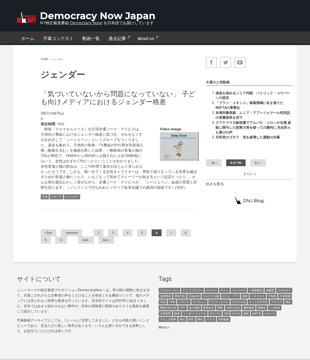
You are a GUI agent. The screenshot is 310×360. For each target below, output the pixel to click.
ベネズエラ (257, 296)
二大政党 (274, 307)
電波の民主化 (168, 307)
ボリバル (215, 313)
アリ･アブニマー (192, 290)
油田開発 (165, 296)
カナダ (236, 313)
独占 (288, 302)
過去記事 (115, 38)
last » (106, 240)
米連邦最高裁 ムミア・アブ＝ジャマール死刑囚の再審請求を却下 (253, 115)
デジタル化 (238, 302)
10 (61, 240)
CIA (226, 313)
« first (48, 233)
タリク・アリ (231, 296)
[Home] (26, 17)
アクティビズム (219, 302)
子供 (44, 196)
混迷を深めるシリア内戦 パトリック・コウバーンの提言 (253, 95)
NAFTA (256, 313)
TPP (182, 307)
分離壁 (270, 290)
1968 (172, 302)
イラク (211, 319)
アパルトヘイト (169, 290)
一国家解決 (255, 290)
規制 (245, 296)
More (163, 327)
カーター (211, 290)
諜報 (246, 313)
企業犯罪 (165, 313)
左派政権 (285, 296)
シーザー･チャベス (194, 313)
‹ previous (71, 233)
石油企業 (194, 296)
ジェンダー (72, 196)
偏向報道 (248, 307)
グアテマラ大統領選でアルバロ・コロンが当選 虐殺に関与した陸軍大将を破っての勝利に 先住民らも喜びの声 (253, 127)
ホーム (27, 38)
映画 (177, 313)
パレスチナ (238, 290)
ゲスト (224, 290)
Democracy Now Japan (97, 16)
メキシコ (269, 313)
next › (86, 240)
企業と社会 (233, 307)
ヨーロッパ (199, 302)
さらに (248, 174)
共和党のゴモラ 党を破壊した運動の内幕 (248, 137)
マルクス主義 (211, 296)
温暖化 (262, 307)
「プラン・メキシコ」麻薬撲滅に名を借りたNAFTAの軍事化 (249, 105)
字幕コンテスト (58, 38)
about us (143, 38)
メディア (56, 196)
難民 (200, 319)
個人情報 (194, 307)
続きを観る (215, 184)
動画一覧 (91, 38)
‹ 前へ (213, 162)
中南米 (272, 296)
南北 (182, 319)
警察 (220, 307)
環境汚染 (179, 296)
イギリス (183, 302)
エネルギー (284, 290)
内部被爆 (223, 319)
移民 (191, 319)
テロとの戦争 (168, 319)
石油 (162, 302)
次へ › (258, 162)
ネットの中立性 (258, 302)
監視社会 (208, 307)
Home (44, 59)
